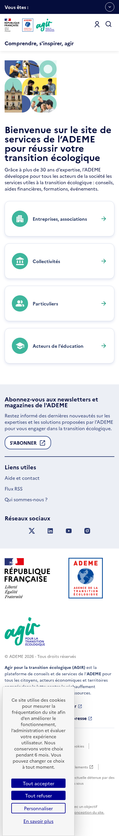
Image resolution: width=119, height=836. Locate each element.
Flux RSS (14, 488)
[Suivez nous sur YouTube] (69, 531)
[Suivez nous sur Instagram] (87, 531)
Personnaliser (38, 808)
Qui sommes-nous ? (26, 499)
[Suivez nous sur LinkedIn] (50, 531)
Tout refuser (38, 795)
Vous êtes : (16, 9)
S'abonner (23, 444)
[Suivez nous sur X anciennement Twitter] (32, 531)
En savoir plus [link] (38, 821)
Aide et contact (22, 478)
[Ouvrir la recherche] (108, 24)
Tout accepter (38, 783)
